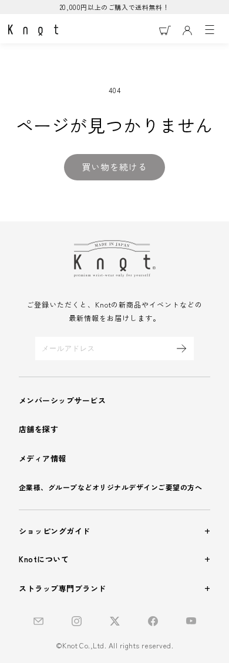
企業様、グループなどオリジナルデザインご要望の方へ (110, 487)
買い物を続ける (114, 166)
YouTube (191, 621)
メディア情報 (42, 458)
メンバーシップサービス (62, 400)
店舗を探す (38, 429)
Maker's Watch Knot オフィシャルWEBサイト (33, 30)
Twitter (115, 621)
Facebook (153, 621)
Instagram (77, 621)
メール (38, 621)
